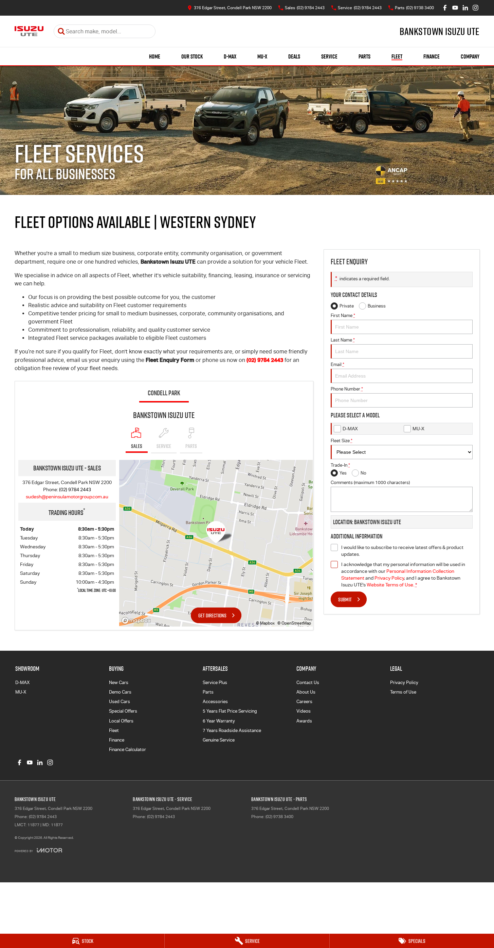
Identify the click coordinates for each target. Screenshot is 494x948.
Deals (294, 56)
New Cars (118, 682)
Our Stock (192, 56)
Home (154, 56)
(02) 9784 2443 (264, 359)
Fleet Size (341, 440)
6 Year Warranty (219, 721)
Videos (303, 711)
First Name (343, 315)
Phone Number (347, 389)
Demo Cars (120, 692)
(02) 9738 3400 (279, 816)
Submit (345, 599)
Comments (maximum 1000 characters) (370, 482)
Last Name (343, 340)
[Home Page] (29, 31)
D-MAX (230, 56)
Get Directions (212, 615)
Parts (364, 56)
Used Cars (119, 701)
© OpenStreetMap (294, 623)
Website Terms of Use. (390, 584)
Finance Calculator (127, 749)
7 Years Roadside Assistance (232, 730)
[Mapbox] (137, 621)
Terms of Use (403, 692)
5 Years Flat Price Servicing (230, 711)
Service (329, 56)
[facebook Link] (445, 7)
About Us (305, 692)
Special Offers (123, 711)
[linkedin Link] (465, 7)
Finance (431, 56)
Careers (304, 701)
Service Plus (215, 682)
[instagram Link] (475, 7)
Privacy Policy (389, 578)
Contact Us (307, 682)
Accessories (215, 701)
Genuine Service (219, 740)
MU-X (262, 56)
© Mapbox (265, 623)
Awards (304, 721)
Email (337, 364)
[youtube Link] (455, 7)
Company (470, 56)
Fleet (396, 56)
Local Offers (121, 721)
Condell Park (164, 393)
